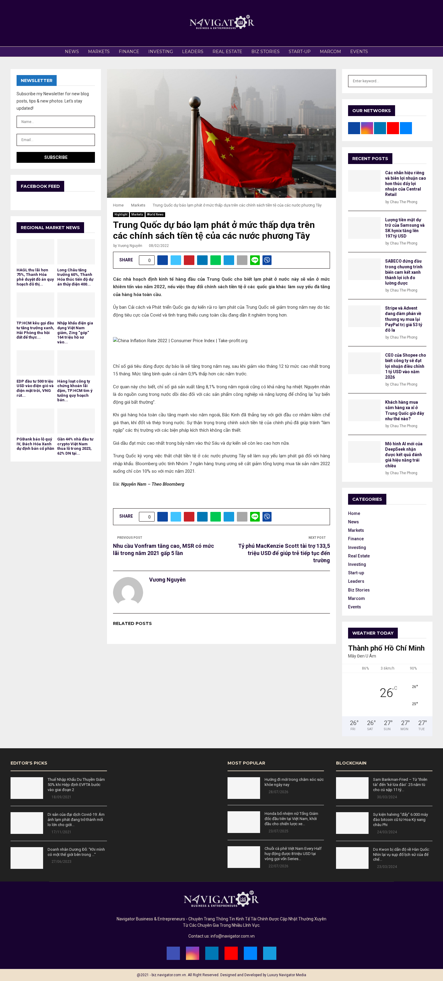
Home (354, 513)
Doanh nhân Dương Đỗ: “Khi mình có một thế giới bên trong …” (76, 852)
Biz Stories (265, 51)
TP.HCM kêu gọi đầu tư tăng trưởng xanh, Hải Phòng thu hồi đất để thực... (35, 330)
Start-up (300, 51)
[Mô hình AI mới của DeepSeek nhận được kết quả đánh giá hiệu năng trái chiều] (364, 452)
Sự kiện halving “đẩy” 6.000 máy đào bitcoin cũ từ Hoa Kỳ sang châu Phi (400, 819)
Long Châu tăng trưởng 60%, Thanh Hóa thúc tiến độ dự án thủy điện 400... (75, 277)
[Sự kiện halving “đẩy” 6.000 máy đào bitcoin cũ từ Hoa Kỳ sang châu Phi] (352, 823)
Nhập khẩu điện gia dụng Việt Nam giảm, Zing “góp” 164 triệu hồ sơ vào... (75, 332)
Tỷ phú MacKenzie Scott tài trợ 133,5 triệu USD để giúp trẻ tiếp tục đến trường (284, 553)
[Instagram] (192, 953)
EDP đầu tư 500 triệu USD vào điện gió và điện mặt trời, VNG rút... (35, 388)
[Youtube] (231, 953)
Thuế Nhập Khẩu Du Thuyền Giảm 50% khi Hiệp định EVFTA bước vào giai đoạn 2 (76, 784)
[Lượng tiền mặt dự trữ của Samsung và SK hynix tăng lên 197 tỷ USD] (364, 228)
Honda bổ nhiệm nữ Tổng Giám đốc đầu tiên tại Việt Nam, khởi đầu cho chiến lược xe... (291, 818)
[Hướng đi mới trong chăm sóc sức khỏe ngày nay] (244, 788)
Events (359, 51)
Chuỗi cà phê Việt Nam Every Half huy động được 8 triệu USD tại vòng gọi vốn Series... (293, 853)
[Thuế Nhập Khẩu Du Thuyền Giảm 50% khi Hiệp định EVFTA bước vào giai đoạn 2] (27, 788)
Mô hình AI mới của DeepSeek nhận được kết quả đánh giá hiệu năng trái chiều (404, 454)
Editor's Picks (29, 763)
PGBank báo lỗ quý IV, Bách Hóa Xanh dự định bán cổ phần (35, 444)
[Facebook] (173, 953)
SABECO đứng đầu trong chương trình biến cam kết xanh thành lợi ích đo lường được (404, 272)
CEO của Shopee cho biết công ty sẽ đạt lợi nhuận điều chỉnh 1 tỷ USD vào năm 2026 (405, 366)
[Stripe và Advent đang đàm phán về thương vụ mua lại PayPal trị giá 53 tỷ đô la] (364, 316)
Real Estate (227, 51)
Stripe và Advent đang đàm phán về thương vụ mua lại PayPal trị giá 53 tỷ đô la (403, 319)
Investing (160, 51)
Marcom (330, 51)
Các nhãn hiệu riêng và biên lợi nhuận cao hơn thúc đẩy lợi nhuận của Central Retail (405, 183)
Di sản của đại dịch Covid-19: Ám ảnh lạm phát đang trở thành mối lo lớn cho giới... (76, 819)
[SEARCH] (420, 81)
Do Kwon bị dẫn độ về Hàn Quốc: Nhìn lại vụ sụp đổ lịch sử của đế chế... (401, 854)
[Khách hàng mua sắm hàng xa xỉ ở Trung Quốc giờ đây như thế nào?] (364, 410)
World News (155, 214)
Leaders (192, 51)
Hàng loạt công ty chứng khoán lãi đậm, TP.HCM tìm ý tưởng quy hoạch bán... (75, 390)
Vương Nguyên (130, 246)
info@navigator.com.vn (233, 936)
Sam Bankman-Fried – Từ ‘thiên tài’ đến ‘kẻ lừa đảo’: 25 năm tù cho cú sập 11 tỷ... (400, 784)
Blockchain (351, 763)
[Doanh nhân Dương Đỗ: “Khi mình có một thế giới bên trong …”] (27, 858)
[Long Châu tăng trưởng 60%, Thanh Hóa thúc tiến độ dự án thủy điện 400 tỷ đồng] (76, 251)
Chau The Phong (403, 202)
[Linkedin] (211, 953)
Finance (129, 51)
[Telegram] (269, 953)
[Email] (250, 953)
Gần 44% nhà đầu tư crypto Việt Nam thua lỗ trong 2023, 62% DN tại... (75, 446)
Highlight (121, 214)
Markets (99, 51)
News (72, 51)
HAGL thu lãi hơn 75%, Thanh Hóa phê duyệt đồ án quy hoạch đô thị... (35, 277)
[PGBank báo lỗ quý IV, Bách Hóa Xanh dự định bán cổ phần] (35, 421)
